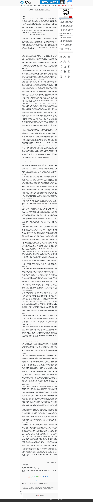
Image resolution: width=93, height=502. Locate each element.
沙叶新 (65, 71)
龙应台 (61, 55)
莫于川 (65, 76)
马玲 (60, 66)
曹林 (68, 55)
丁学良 (65, 55)
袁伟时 (61, 67)
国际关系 (35, 5)
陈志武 (69, 57)
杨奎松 (65, 62)
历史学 (53, 5)
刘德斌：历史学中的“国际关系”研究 (65, 30)
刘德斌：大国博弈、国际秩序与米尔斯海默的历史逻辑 (68, 29)
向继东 (69, 60)
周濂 (60, 63)
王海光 (69, 62)
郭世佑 (69, 65)
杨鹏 (64, 63)
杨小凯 (69, 73)
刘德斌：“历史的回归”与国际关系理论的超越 (66, 23)
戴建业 (65, 61)
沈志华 (65, 60)
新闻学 (43, 5)
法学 (24, 5)
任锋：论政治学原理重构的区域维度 (65, 45)
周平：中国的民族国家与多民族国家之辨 (66, 40)
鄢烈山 (61, 56)
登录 (39, 495)
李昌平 (69, 61)
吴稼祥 (69, 72)
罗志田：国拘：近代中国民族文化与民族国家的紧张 (67, 41)
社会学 (39, 5)
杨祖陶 (61, 60)
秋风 (60, 68)
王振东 (65, 66)
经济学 (28, 5)
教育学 (46, 5)
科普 (68, 5)
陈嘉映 (69, 56)
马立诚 (69, 58)
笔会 (65, 5)
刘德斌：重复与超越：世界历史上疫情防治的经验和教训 (68, 33)
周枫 (64, 70)
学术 (25, 467)
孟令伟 (69, 68)
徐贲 (60, 58)
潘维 (68, 75)
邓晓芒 (69, 63)
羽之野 (69, 76)
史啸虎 (65, 67)
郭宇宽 (65, 58)
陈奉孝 (65, 65)
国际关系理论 (32, 467)
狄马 (68, 66)
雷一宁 (61, 70)
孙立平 (65, 77)
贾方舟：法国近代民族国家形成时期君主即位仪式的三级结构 (69, 37)
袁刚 (64, 73)
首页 (21, 5)
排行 (71, 5)
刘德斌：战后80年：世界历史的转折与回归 (66, 25)
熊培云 (69, 67)
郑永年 (69, 53)
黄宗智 (61, 57)
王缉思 (61, 65)
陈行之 (65, 53)
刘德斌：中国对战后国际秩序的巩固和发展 (66, 26)
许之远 (61, 73)
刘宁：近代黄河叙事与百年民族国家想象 (66, 38)
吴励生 (61, 75)
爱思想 (28, 2)
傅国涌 (65, 56)
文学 (49, 5)
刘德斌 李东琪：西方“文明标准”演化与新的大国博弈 (67, 22)
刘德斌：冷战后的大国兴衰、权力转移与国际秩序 (67, 21)
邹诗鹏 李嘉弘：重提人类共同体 (65, 48)
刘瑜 (68, 71)
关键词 (63, 5)
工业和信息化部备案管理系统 (46, 500)
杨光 (68, 77)
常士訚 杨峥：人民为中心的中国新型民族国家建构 (67, 49)
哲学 (55, 5)
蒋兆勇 (69, 70)
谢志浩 (61, 77)
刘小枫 (65, 68)
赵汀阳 (61, 61)
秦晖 (60, 53)
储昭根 (65, 72)
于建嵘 (65, 57)
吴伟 (60, 71)
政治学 (31, 5)
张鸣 (60, 62)
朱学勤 (65, 75)
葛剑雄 (61, 72)
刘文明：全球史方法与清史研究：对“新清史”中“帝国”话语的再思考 (70, 44)
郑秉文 (61, 76)
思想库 (59, 5)
